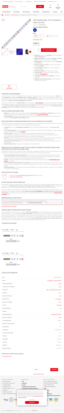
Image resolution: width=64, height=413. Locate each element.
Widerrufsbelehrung (48, 393)
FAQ (23, 381)
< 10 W (59, 286)
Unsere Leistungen (28, 1)
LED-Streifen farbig (7, 356)
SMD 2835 (59, 305)
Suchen (40, 6)
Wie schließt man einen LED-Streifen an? (25, 175)
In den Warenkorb (50, 50)
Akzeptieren (32, 402)
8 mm (60, 302)
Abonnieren (54, 369)
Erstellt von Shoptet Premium (57, 410)
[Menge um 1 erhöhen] (38, 49)
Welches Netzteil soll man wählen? (9, 206)
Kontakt (23, 384)
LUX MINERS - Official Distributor (54, 280)
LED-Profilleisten (43, 74)
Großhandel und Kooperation (8, 1)
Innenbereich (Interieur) (56, 314)
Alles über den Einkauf (19, 1)
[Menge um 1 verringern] (38, 51)
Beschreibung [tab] (9, 88)
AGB (45, 388)
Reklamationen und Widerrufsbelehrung (30, 388)
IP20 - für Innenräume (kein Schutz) (53, 289)
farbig (60, 317)
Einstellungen (32, 399)
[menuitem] (7, 12)
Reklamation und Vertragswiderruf (40, 1)
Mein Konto (24, 383)
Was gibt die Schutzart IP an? (16, 176)
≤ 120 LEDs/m (58, 299)
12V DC (59, 283)
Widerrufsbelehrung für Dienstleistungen (52, 395)
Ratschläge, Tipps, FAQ (52, 1)
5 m (60, 308)
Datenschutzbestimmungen (38, 373)
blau (60, 296)
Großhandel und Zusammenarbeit (29, 386)
